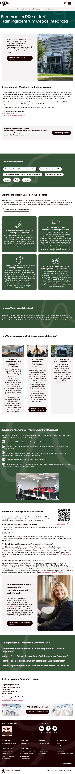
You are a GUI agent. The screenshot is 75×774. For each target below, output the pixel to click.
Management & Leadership (9, 743)
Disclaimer (50, 770)
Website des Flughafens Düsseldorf (53, 573)
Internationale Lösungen (26, 753)
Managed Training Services (27, 751)
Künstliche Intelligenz (7, 751)
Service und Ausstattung (54, 174)
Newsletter (60, 746)
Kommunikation (6, 746)
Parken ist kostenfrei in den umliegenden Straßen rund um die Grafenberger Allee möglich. (35, 656)
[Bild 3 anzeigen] (38, 498)
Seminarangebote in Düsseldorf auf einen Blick (20, 169)
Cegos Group (42, 753)
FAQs (16, 180)
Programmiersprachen (8, 756)
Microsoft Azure (6, 758)
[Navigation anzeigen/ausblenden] (70, 3)
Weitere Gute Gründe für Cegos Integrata (37, 409)
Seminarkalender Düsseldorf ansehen (18, 58)
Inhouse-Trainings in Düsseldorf (50, 169)
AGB (56, 770)
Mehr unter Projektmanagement (19, 234)
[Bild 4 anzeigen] (40, 498)
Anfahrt (7, 180)
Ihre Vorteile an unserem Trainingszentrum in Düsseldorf (23, 174)
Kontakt (26, 180)
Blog (58, 743)
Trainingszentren (43, 751)
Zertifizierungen (24, 756)
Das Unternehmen (44, 743)
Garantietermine (12, 606)
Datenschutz (70, 770)
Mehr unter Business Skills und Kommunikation (56, 234)
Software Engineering (7, 753)
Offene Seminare (24, 743)
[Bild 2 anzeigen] (36, 498)
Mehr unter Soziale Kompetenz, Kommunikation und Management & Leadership (55, 272)
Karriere (41, 748)
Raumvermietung (24, 758)
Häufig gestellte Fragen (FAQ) (65, 753)
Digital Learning (24, 748)
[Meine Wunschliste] (64, 3)
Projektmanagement (7, 748)
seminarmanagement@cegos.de (14, 115)
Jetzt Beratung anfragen (61, 133)
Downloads (60, 748)
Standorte (17, 9)
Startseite (10, 9)
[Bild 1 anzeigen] (34, 498)
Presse (40, 746)
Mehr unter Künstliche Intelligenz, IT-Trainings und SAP (19, 272)
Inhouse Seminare (25, 746)
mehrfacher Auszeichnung (53, 102)
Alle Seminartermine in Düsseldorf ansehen (19, 623)
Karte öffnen (61, 524)
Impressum (62, 770)
